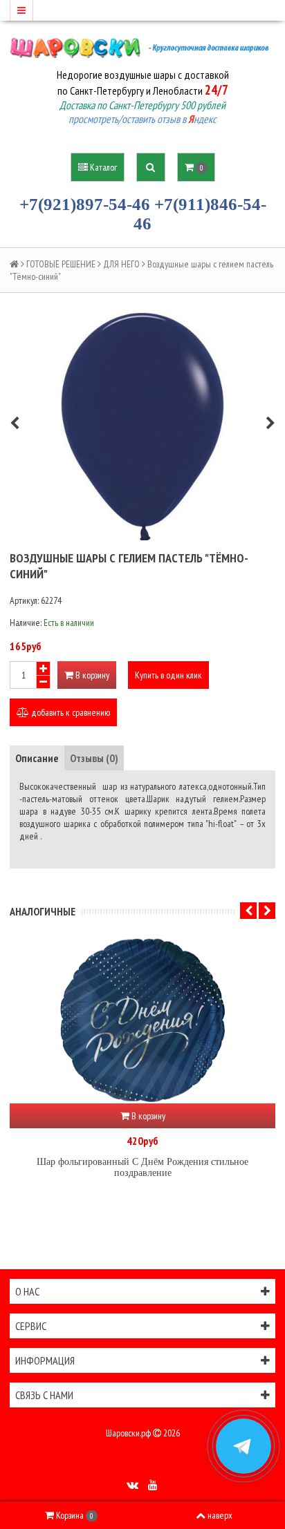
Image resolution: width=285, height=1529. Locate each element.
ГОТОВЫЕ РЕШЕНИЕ (60, 264)
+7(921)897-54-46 (84, 204)
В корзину (91, 675)
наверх (220, 1515)
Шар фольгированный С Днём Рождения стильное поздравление (142, 1167)
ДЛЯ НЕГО (121, 264)
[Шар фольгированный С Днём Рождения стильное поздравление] (142, 1020)
